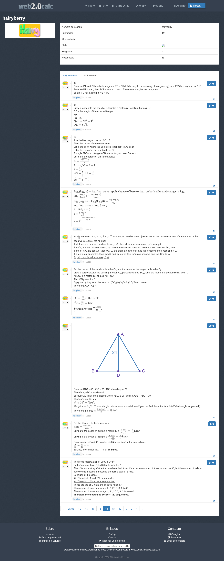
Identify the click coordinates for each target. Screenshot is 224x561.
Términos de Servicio (50, 540)
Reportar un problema (113, 540)
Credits (112, 537)
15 (86, 508)
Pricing (112, 534)
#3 (214, 99)
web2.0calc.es (108, 549)
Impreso (49, 534)
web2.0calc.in (138, 549)
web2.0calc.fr (123, 549)
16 (79, 508)
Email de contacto (175, 540)
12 (120, 508)
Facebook (175, 537)
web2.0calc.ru (152, 549)
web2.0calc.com (72, 549)
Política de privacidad (50, 537)
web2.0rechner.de (90, 549)
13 (113, 508)
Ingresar (197, 5)
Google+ (175, 534)
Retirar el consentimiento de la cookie (112, 546)
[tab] (70, 75)
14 (106, 508)
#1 (214, 185)
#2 (214, 131)
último (71, 508)
